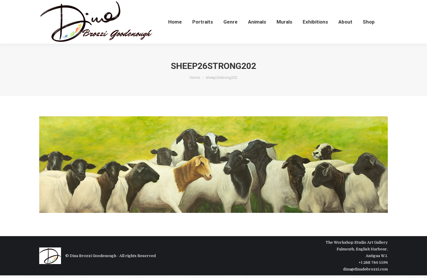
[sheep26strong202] (213, 164)
